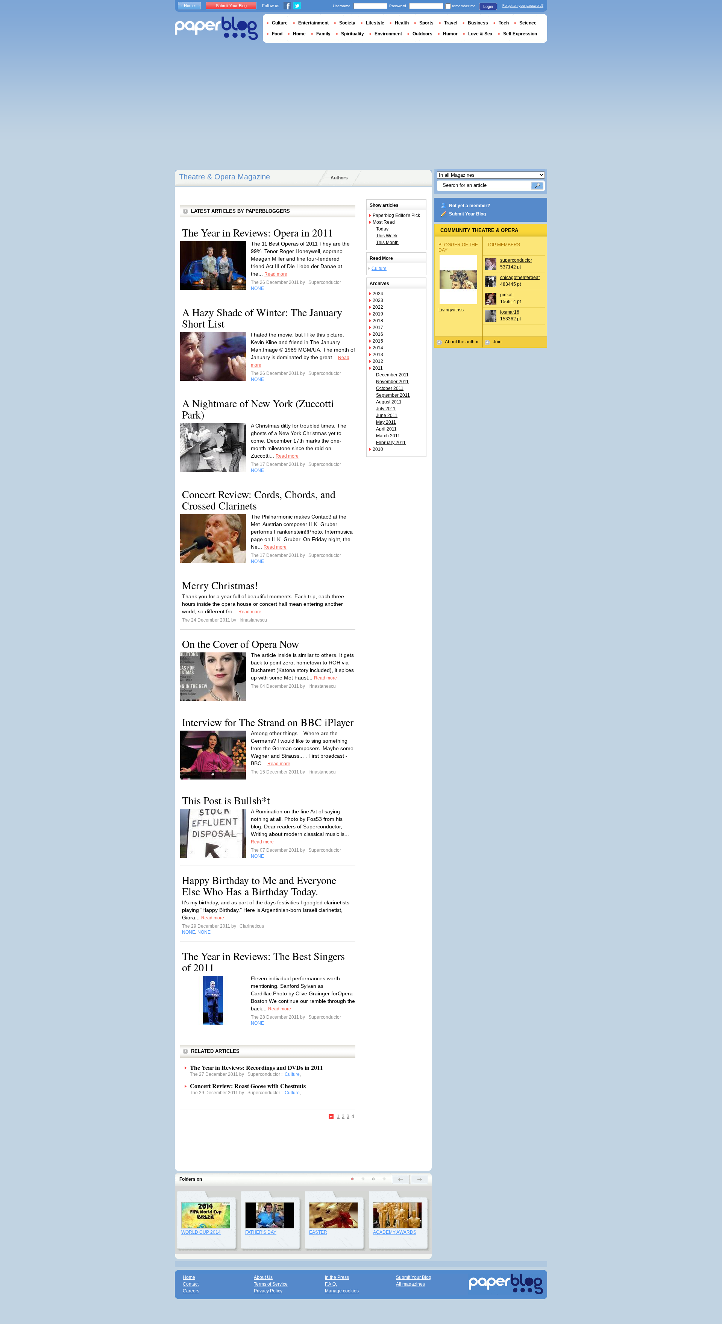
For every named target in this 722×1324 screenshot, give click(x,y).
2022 (378, 307)
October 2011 (389, 388)
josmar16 (509, 312)
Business (478, 23)
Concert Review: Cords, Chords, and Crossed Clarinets (258, 500)
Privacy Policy (268, 1291)
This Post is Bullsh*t (226, 800)
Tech (504, 23)
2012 (378, 361)
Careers (191, 1291)
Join (497, 341)
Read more (275, 274)
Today (382, 229)
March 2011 (388, 435)
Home (189, 5)
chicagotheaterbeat (520, 277)
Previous (331, 1117)
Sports (426, 23)
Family (323, 33)
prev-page (401, 1179)
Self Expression (520, 33)
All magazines (410, 1284)
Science (528, 23)
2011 (378, 368)
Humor (450, 33)
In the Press (337, 1277)
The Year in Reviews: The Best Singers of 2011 (263, 961)
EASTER (318, 1232)
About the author (462, 341)
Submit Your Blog (467, 214)
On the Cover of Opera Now (240, 644)
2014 (378, 347)
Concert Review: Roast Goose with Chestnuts (248, 1085)
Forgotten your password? (522, 6)
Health (402, 23)
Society (347, 23)
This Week (386, 235)
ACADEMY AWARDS (394, 1232)
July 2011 (386, 408)
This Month (387, 242)
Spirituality (352, 33)
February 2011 (391, 442)
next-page (419, 1179)
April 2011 (386, 429)
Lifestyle (375, 23)
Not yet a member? (469, 205)
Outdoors (422, 33)
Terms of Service (271, 1284)
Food (277, 33)
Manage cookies (342, 1291)
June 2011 (386, 415)
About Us (263, 1277)
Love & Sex (480, 33)
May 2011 (386, 422)
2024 (378, 293)
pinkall (507, 294)
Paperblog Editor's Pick (396, 215)
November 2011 (392, 381)
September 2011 (393, 395)
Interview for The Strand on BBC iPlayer (267, 722)
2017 (378, 327)
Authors (339, 177)
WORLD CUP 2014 (201, 1232)
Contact (191, 1284)
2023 (378, 300)
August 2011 (389, 402)
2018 (378, 320)
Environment (388, 33)
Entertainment (313, 23)
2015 (378, 341)
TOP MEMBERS (503, 244)
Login (488, 6)
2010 (378, 449)
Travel (450, 23)
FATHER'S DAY (260, 1232)
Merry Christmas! (220, 585)
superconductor (516, 260)
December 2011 (392, 375)
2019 (378, 314)
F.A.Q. (331, 1284)
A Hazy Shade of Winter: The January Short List (262, 318)
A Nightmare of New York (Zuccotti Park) (258, 409)
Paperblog (216, 28)
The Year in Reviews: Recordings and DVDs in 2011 (256, 1067)
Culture (379, 268)
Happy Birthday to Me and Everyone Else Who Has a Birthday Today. (259, 885)
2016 (378, 334)
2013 (378, 354)
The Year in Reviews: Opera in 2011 (257, 232)
